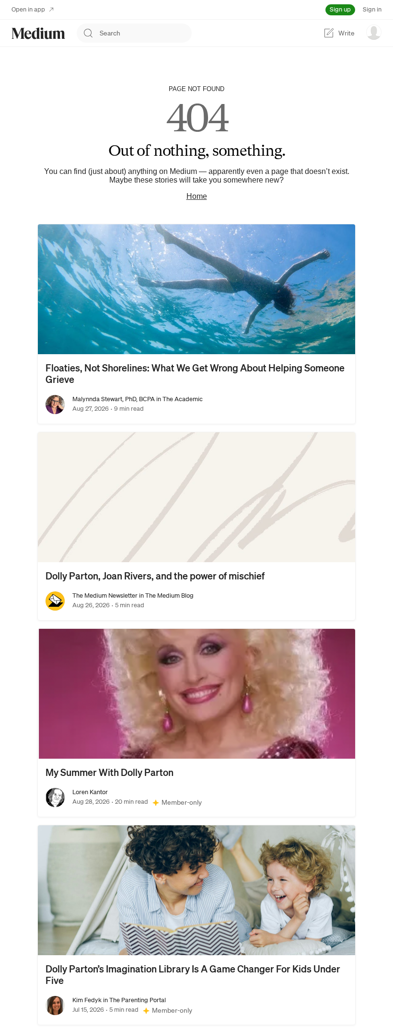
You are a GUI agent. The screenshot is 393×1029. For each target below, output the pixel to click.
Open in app (28, 9)
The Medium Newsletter (105, 595)
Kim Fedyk (87, 1000)
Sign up (340, 9)
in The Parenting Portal (134, 1000)
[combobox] (146, 33)
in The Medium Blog (166, 595)
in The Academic (179, 399)
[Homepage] (38, 33)
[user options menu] (373, 32)
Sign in (372, 9)
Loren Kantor (90, 792)
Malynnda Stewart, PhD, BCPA (113, 399)
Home (196, 196)
